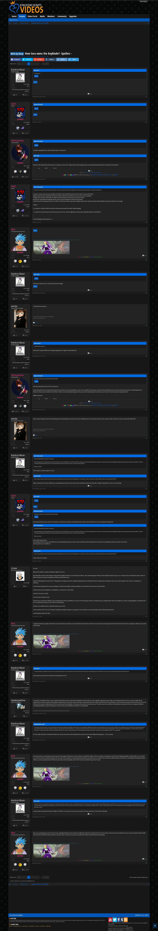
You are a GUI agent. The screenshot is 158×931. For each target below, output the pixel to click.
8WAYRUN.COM (30, 881)
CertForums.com (129, 930)
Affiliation (48, 926)
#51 (146, 488)
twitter (86, 172)
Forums (22, 16)
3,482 (26, 133)
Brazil (27, 124)
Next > (47, 63)
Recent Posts (13, 20)
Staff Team (42, 926)
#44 (146, 222)
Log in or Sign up (143, 1)
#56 (146, 713)
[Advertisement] (79, 38)
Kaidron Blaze (39, 56)
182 (26, 335)
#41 (146, 96)
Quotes (55, 168)
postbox (96, 172)
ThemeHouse (129, 927)
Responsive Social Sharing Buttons (116, 930)
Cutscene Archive (17, 926)
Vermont (27, 712)
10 (43, 63)
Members (51, 16)
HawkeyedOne (18, 700)
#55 (146, 681)
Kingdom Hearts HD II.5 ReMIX (23, 56)
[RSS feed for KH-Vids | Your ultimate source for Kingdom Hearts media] (125, 920)
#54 (146, 654)
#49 (146, 409)
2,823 (26, 177)
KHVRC (46, 168)
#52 (146, 561)
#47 (146, 325)
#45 (146, 259)
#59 (146, 816)
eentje (14, 306)
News (10, 926)
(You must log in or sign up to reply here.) (138, 877)
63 (26, 586)
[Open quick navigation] (148, 23)
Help (146, 915)
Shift (34, 122)
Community (62, 16)
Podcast (37, 926)
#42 (146, 122)
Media (42, 16)
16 (26, 716)
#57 (146, 740)
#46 (146, 293)
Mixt (33, 259)
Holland (27, 331)
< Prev (18, 63)
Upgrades (73, 16)
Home (14, 16)
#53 (146, 616)
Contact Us (139, 915)
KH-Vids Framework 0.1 (118, 926)
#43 (146, 179)
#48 (146, 356)
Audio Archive (25, 926)
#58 (146, 786)
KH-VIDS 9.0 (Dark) (16, 915)
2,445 (26, 266)
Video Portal (32, 16)
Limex (14, 568)
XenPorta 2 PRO (13, 881)
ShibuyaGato (36, 179)
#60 (146, 863)
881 (26, 94)
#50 (146, 438)
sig (39, 168)
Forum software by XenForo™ (120, 923)
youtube (91, 172)
